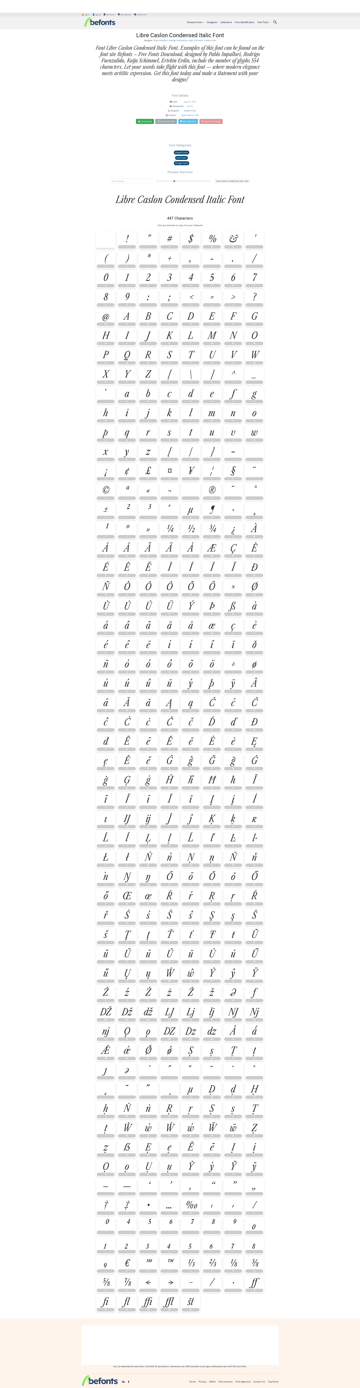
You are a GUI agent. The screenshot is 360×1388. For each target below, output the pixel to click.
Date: (174, 101)
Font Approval (243, 1381)
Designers (212, 22)
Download (146, 121)
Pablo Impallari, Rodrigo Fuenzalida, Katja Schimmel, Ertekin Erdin (185, 40)
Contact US (259, 1381)
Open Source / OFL (190, 115)
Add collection (189, 121)
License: (172, 115)
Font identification (244, 22)
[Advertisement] (180, 1345)
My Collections (126, 15)
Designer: (174, 110)
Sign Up (96, 15)
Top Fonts (273, 1381)
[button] (275, 23)
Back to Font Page (212, 121)
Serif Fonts (181, 157)
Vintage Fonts (181, 163)
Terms (192, 1381)
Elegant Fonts (181, 152)
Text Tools (262, 22)
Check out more (167, 121)
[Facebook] (128, 1382)
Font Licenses (225, 1381)
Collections (226, 22)
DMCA (212, 1381)
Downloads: (178, 106)
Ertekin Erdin (190, 110)
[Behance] (123, 1382)
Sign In (86, 15)
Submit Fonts (141, 15)
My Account (110, 15)
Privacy (202, 1381)
